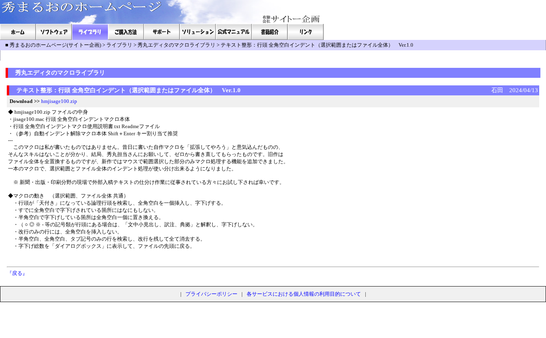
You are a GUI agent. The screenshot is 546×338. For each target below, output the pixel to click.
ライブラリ (119, 45)
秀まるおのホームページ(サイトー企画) (55, 45)
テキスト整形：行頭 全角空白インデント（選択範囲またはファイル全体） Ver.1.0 (317, 45)
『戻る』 (17, 273)
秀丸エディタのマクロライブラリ (176, 45)
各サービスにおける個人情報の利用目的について (304, 294)
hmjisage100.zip (59, 101)
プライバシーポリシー (211, 294)
